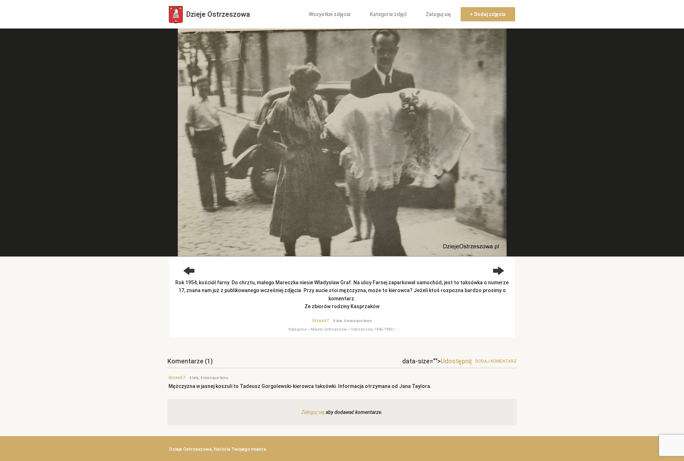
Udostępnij (456, 361)
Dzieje (217, 14)
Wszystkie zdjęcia (330, 14)
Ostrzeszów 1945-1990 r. (373, 329)
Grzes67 (320, 320)
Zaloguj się (438, 14)
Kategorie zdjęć (388, 14)
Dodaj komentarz (496, 361)
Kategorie (298, 329)
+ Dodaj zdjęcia (488, 14)
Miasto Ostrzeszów (329, 329)
